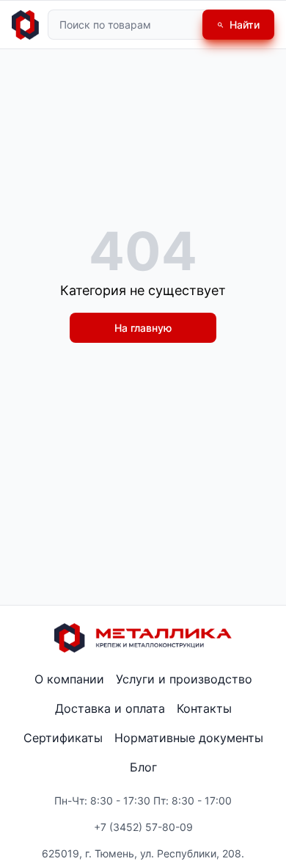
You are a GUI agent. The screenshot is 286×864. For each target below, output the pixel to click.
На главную (143, 328)
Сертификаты (63, 737)
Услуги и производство (184, 679)
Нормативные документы (188, 737)
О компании (69, 679)
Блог (143, 767)
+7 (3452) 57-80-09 (143, 827)
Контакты (204, 708)
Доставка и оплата (110, 708)
